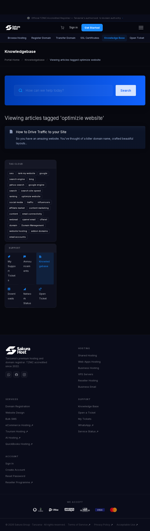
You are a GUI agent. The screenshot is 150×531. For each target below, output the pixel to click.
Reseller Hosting (88, 380)
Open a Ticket (87, 412)
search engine (17, 179)
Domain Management (32, 225)
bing (31, 179)
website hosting (18, 231)
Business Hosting (88, 367)
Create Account (15, 469)
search (13, 190)
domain (13, 225)
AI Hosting (11, 437)
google (43, 173)
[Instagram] (24, 374)
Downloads (11, 293)
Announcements (27, 263)
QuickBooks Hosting (17, 443)
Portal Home (12, 59)
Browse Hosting (17, 37)
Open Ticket (137, 37)
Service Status (87, 431)
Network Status (27, 296)
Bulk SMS (11, 418)
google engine (36, 184)
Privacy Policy (102, 524)
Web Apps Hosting (89, 361)
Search (126, 90)
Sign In (9, 463)
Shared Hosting (87, 355)
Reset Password (15, 476)
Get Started (92, 27)
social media (16, 202)
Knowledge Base (114, 37)
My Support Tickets (12, 268)
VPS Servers (85, 374)
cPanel (43, 219)
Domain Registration (17, 406)
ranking (13, 196)
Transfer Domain (65, 37)
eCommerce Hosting (17, 425)
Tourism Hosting (15, 431)
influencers (44, 202)
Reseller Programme (17, 482)
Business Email (87, 386)
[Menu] (141, 27)
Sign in (73, 27)
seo (11, 173)
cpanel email (29, 219)
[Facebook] (16, 374)
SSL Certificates (89, 37)
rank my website (26, 173)
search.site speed (31, 190)
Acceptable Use (126, 524)
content (13, 213)
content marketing (39, 208)
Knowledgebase (35, 59)
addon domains (39, 231)
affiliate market (17, 208)
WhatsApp (84, 425)
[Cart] (62, 27)
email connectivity (32, 213)
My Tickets (84, 418)
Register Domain (41, 37)
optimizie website (30, 196)
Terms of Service (78, 524)
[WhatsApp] (8, 374)
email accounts (17, 237)
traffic (30, 202)
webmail (13, 219)
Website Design (14, 412)
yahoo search (16, 184)
